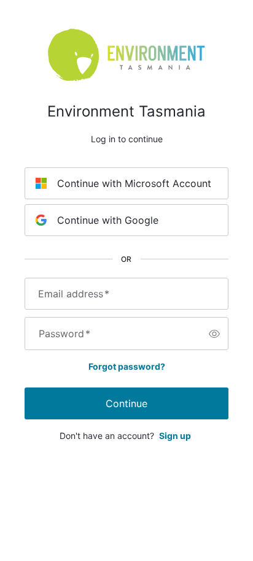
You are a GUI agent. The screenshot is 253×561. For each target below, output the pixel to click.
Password (64, 333)
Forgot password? (126, 366)
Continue (126, 403)
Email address (73, 293)
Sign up (175, 435)
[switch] (214, 333)
